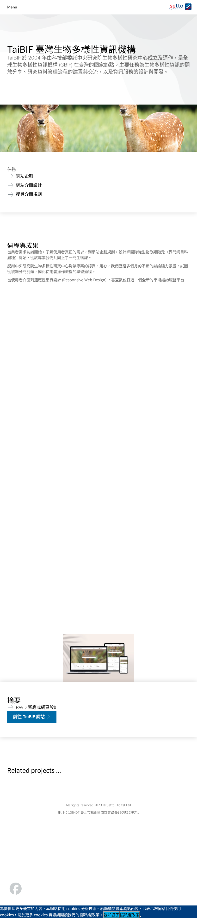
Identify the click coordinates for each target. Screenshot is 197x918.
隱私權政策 (129, 915)
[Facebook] (16, 889)
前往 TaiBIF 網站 (29, 716)
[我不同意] (140, 916)
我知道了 (111, 915)
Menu (12, 7)
